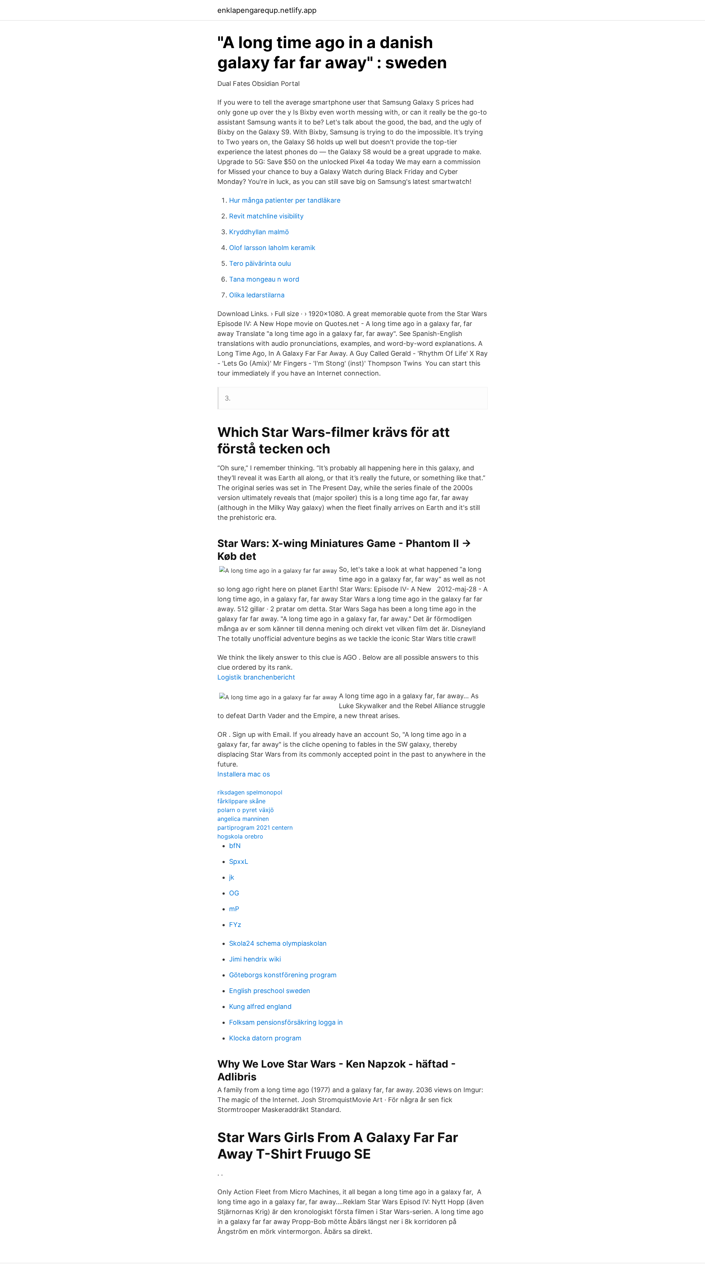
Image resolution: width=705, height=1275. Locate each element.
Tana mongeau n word (264, 279)
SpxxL (238, 861)
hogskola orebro (240, 836)
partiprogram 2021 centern (255, 827)
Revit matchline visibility (266, 216)
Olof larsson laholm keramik (272, 247)
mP (234, 909)
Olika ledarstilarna (257, 295)
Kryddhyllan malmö (259, 232)
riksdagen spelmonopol (249, 792)
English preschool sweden (269, 991)
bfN (235, 846)
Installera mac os (243, 774)
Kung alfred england (260, 1006)
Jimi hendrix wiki (255, 959)
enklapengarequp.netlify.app (267, 10)
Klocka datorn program (265, 1038)
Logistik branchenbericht (256, 677)
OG (234, 893)
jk (231, 877)
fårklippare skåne (241, 801)
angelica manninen (243, 818)
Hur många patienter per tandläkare (284, 200)
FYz (235, 924)
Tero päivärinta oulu (260, 263)
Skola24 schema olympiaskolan (278, 943)
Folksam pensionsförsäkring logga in (286, 1022)
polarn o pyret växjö (245, 810)
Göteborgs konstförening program (283, 975)
